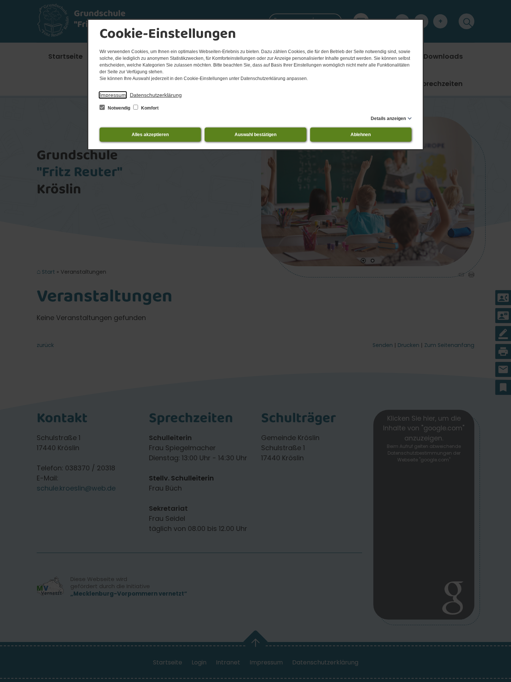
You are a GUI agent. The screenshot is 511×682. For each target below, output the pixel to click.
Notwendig (119, 108)
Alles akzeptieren (150, 134)
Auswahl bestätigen (255, 134)
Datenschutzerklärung (156, 95)
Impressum (113, 95)
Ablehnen (361, 134)
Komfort (149, 108)
